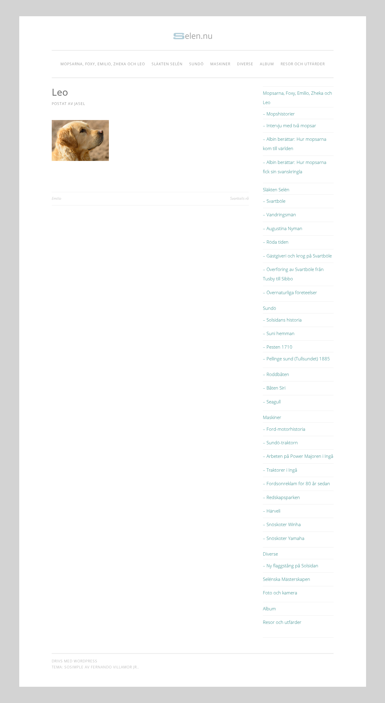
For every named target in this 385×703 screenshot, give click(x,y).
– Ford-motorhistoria (284, 429)
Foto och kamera (280, 593)
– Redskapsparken (281, 497)
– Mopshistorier (279, 114)
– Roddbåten (276, 374)
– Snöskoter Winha (282, 524)
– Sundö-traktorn (280, 442)
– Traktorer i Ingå (280, 470)
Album (267, 63)
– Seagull (272, 402)
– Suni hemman (278, 333)
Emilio (56, 198)
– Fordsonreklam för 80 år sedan (296, 483)
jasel (79, 103)
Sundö (196, 63)
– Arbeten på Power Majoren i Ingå (298, 456)
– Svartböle (274, 201)
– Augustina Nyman (282, 228)
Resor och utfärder (303, 63)
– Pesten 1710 (277, 347)
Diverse (245, 63)
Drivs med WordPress (74, 661)
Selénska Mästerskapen (286, 579)
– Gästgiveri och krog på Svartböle (297, 256)
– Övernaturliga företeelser (290, 292)
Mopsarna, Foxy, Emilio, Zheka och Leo (102, 63)
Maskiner (220, 63)
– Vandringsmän (279, 214)
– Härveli (271, 511)
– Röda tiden (275, 242)
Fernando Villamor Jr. (114, 667)
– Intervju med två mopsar (289, 125)
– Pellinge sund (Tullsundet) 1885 (296, 359)
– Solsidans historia (282, 320)
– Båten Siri (274, 388)
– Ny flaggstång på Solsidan (290, 566)
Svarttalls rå (239, 198)
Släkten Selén (167, 63)
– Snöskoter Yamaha (283, 538)
